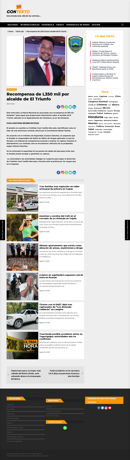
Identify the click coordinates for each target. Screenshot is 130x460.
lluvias (116, 117)
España (110, 111)
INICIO (48, 407)
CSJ (109, 105)
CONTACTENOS (52, 416)
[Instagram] (62, 107)
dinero (115, 104)
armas (96, 96)
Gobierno (108, 113)
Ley (106, 117)
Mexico (90, 120)
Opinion (10, 432)
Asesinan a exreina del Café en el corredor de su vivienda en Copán (58, 217)
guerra (115, 113)
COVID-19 (92, 105)
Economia (98, 108)
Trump (100, 132)
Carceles (111, 96)
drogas (90, 108)
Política (100, 126)
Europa (117, 111)
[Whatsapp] (66, 107)
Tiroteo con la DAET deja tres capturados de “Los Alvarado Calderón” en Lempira (55, 307)
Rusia (117, 126)
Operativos (91, 126)
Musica (101, 123)
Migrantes (98, 120)
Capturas (103, 96)
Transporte (92, 132)
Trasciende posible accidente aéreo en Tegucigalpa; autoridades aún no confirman (60, 336)
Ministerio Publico (111, 120)
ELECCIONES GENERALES (97, 111)
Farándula (48, 25)
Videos (60, 25)
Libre (111, 117)
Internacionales (30, 25)
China (118, 96)
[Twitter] (70, 107)
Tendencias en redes (78, 25)
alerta (90, 96)
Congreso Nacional (98, 101)
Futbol (100, 113)
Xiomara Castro (93, 134)
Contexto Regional (14, 441)
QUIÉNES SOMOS (53, 411)
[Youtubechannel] (109, 407)
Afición (96, 25)
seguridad (98, 129)
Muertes (93, 123)
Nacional (13, 25)
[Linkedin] (74, 107)
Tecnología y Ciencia (15, 437)
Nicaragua (116, 123)
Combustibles (97, 99)
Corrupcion (113, 102)
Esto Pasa (10, 409)
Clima (90, 99)
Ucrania (106, 132)
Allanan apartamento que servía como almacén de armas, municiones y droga (61, 246)
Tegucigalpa (107, 129)
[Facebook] (58, 107)
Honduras (95, 117)
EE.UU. (107, 108)
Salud (91, 129)
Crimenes (102, 104)
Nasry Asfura (108, 123)
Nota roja (10, 414)
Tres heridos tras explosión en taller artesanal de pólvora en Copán (59, 187)
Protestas (109, 126)
